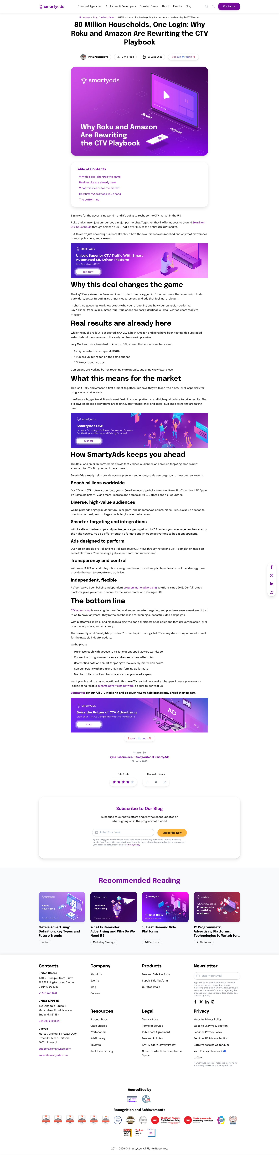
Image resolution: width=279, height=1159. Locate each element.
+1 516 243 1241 (48, 993)
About (165, 6)
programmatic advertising (140, 587)
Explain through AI (183, 57)
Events (177, 6)
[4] (128, 782)
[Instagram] (212, 1002)
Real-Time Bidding (101, 1051)
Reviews (95, 1045)
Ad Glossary (97, 1038)
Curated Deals (149, 6)
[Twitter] (201, 1002)
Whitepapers (98, 1032)
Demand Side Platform (156, 974)
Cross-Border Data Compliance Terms (162, 1053)
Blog (188, 6)
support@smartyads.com (55, 1049)
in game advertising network (116, 686)
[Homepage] (51, 6)
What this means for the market (99, 188)
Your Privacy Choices (207, 1051)
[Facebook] (195, 1002)
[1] (114, 782)
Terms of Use (150, 1019)
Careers (95, 993)
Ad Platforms (152, 942)
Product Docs (99, 1019)
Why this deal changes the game (100, 177)
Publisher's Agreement (156, 1032)
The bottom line (89, 199)
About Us (96, 974)
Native (44, 942)
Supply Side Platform (155, 980)
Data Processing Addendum (211, 1045)
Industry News (107, 17)
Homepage (84, 17)
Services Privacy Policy (208, 1032)
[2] (119, 782)
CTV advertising (81, 610)
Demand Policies (152, 1038)
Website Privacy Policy (207, 1019)
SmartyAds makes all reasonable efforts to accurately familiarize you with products (215, 1064)
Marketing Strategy (104, 942)
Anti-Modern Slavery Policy (159, 1045)
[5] (132, 782)
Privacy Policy (133, 845)
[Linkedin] (207, 1002)
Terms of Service (152, 1026)
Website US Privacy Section (211, 1026)
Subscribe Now (172, 833)
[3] (123, 782)
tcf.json (198, 1057)
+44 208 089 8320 (49, 1021)
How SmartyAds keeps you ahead (100, 194)
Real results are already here (97, 182)
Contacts (229, 6)
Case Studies (98, 1026)
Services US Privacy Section (211, 1038)
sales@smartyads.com (53, 1055)
